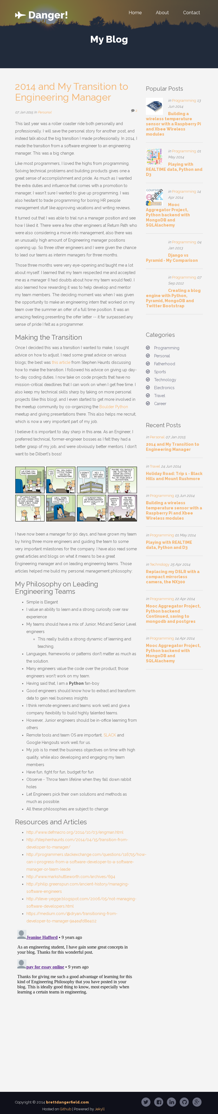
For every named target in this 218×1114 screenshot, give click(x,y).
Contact (191, 12)
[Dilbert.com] (76, 493)
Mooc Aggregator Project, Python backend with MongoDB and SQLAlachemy (168, 214)
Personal (44, 112)
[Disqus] (76, 999)
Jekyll (100, 1109)
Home (135, 12)
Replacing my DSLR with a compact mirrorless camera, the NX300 (173, 576)
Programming (184, 100)
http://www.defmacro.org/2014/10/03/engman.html (74, 832)
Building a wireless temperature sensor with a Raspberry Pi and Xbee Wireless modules (173, 123)
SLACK (110, 735)
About (162, 12)
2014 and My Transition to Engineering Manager (71, 92)
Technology (165, 379)
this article (61, 362)
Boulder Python (113, 406)
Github (65, 1109)
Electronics (164, 387)
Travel (159, 395)
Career (160, 403)
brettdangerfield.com (67, 1102)
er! (48, 13)
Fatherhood (164, 364)
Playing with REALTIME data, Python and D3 (174, 169)
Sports (160, 372)
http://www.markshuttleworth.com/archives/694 (70, 876)
